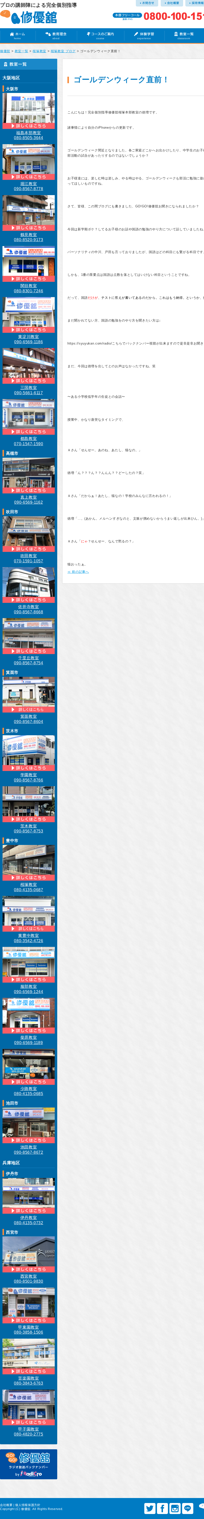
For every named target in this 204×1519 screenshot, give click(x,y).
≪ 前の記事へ (78, 572)
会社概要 (6, 1505)
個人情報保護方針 (27, 1505)
